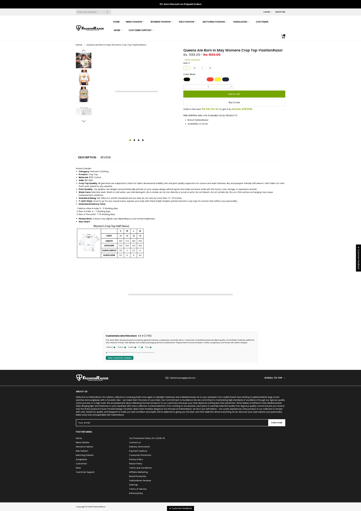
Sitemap (133, 484)
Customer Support (140, 30)
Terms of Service (138, 489)
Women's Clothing (99, 171)
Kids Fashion (186, 21)
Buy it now (234, 102)
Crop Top (93, 174)
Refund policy (136, 493)
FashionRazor (201, 119)
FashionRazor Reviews (140, 480)
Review (106, 157)
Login (267, 12)
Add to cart (234, 93)
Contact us (135, 442)
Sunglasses (240, 21)
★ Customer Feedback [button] (358, 258)
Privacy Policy (136, 459)
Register (280, 12)
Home (116, 21)
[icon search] (107, 12)
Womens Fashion (160, 21)
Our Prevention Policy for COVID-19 (147, 438)
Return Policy (135, 463)
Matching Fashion (214, 21)
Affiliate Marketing (138, 472)
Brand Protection (137, 476)
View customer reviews (119, 357)
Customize (262, 21)
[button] (83, 51)
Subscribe (276, 422)
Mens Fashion (134, 21)
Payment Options (138, 451)
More (117, 30)
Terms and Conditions (140, 467)
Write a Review (192, 59)
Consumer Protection (140, 455)
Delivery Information (139, 446)
